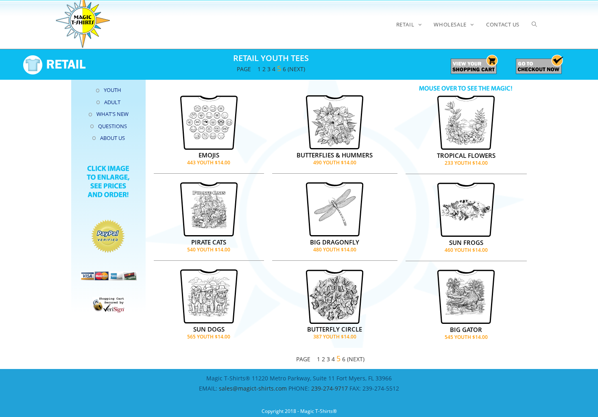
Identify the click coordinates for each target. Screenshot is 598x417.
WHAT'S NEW (112, 114)
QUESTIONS (112, 126)
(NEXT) (296, 69)
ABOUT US (112, 138)
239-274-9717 (329, 388)
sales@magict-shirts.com (253, 388)
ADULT (112, 102)
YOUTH (112, 90)
